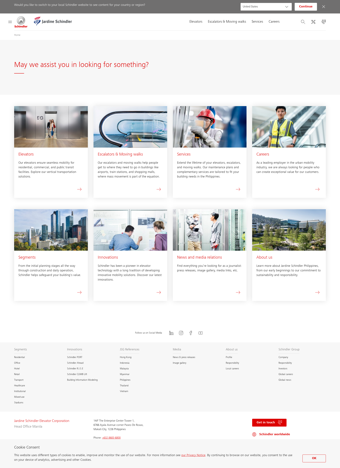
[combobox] (266, 7)
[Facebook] (190, 333)
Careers (274, 22)
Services (257, 22)
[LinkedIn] (171, 333)
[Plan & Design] (313, 22)
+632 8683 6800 (111, 437)
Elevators (195, 22)
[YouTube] (200, 333)
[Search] (303, 22)
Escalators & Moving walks (227, 22)
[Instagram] (181, 333)
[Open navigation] (10, 22)
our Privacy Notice (193, 455)
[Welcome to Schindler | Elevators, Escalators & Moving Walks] (21, 22)
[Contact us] (323, 22)
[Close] (323, 7)
